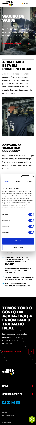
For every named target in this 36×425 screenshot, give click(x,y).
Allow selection (18, 247)
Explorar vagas (11, 43)
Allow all (18, 241)
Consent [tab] (6, 181)
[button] (26, 3)
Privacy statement (8, 416)
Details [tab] (18, 181)
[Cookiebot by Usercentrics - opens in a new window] (21, 176)
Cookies (4, 413)
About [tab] (29, 181)
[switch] (31, 220)
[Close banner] (33, 176)
